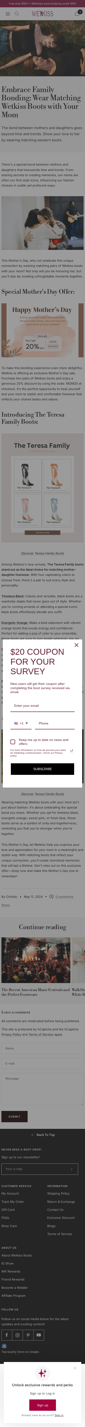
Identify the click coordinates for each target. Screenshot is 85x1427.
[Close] (76, 645)
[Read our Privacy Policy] (72, 751)
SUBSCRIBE (42, 769)
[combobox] (21, 724)
